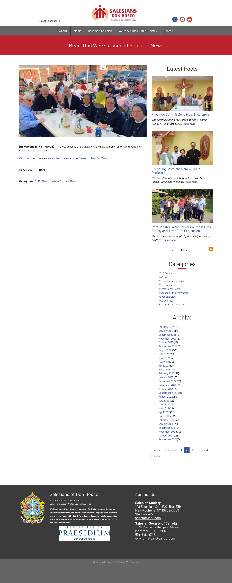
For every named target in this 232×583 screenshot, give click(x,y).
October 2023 (166, 342)
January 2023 (166, 377)
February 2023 (166, 373)
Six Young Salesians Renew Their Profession (176, 171)
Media (77, 31)
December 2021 (167, 427)
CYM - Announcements (171, 281)
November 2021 (167, 431)
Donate (168, 31)
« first (157, 449)
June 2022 (164, 404)
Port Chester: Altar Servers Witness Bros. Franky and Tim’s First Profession (182, 229)
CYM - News (42, 181)
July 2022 (163, 400)
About (63, 31)
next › (206, 449)
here (125, 146)
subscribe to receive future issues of (77, 158)
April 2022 (164, 412)
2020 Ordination (167, 273)
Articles (162, 277)
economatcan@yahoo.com (155, 538)
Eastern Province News (63, 181)
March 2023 (164, 369)
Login (136, 562)
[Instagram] (182, 19)
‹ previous (171, 449)
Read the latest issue (31, 158)
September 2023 (167, 346)
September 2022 (167, 392)
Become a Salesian (100, 31)
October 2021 (165, 435)
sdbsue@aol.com (148, 518)
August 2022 (165, 396)
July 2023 (163, 354)
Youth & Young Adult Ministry (138, 31)
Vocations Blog (167, 296)
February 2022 (166, 419)
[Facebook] (175, 19)
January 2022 (166, 423)
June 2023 (164, 357)
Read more (189, 123)
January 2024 (166, 330)
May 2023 (163, 361)
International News (169, 288)
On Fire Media (125, 562)
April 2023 (164, 365)
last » (157, 456)
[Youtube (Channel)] (189, 19)
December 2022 (167, 381)
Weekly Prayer (166, 300)
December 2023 (167, 334)
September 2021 (167, 439)
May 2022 (163, 408)
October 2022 (166, 388)
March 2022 (164, 415)
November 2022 (167, 385)
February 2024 (166, 326)
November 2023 (167, 338)
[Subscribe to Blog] (211, 248)
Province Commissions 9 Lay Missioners (181, 114)
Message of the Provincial (173, 292)
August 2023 (165, 350)
